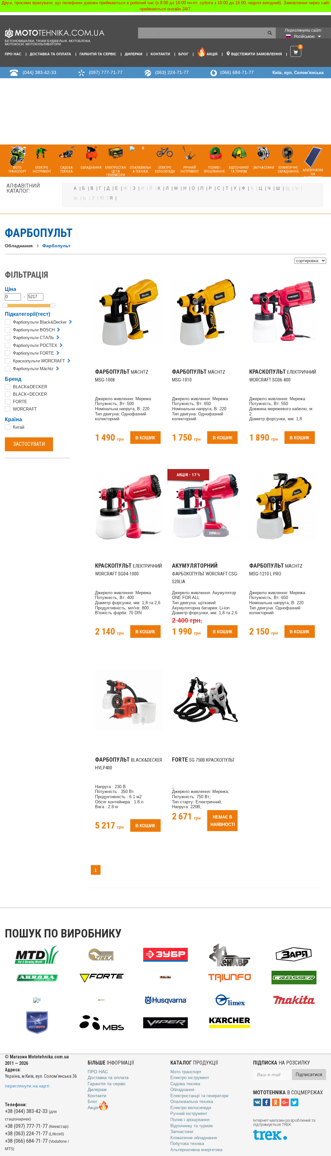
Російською (304, 36)
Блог (183, 54)
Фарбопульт (56, 245)
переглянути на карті (27, 1085)
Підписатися (309, 1074)
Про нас (13, 54)
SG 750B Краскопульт (203, 760)
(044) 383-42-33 (39, 72)
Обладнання (19, 245)
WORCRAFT (25, 409)
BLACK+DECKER (30, 394)
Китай (18, 427)
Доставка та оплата (50, 54)
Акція (212, 54)
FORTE (20, 401)
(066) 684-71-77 (237, 72)
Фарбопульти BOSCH (34, 329)
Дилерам (133, 54)
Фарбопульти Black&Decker (40, 322)
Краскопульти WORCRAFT (39, 361)
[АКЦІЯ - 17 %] (206, 505)
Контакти (160, 54)
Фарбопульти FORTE (33, 353)
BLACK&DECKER (30, 386)
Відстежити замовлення (256, 54)
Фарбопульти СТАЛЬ (33, 337)
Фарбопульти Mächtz (33, 368)
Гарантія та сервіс (98, 54)
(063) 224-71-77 (172, 72)
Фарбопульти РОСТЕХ (35, 345)
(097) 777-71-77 (106, 72)
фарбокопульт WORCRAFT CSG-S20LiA (205, 573)
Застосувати (29, 444)
